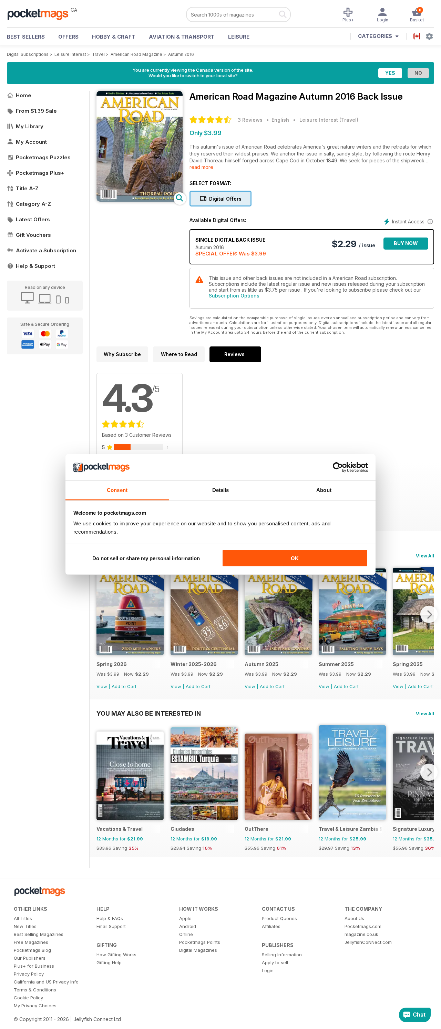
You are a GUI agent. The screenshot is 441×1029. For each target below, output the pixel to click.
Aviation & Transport (182, 36)
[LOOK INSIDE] (139, 200)
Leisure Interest (70, 54)
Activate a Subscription (46, 250)
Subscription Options (234, 296)
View (101, 686)
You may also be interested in (148, 713)
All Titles (23, 918)
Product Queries (279, 918)
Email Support (111, 926)
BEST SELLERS (26, 36)
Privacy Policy (29, 974)
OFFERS (68, 36)
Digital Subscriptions (28, 54)
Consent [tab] (117, 490)
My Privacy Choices (35, 1005)
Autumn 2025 (261, 664)
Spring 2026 (111, 664)
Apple (185, 918)
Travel (98, 54)
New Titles (25, 926)
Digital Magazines (198, 950)
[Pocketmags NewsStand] (41, 14)
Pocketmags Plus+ (40, 173)
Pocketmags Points (199, 942)
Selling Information (282, 954)
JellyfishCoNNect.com (368, 942)
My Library (29, 126)
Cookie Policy (28, 997)
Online (186, 934)
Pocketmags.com (363, 926)
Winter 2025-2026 (194, 664)
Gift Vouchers (33, 235)
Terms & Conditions (35, 989)
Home (23, 95)
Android (187, 926)
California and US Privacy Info (46, 982)
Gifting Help (109, 962)
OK (295, 558)
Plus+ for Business (34, 966)
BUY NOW (406, 243)
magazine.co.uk (361, 934)
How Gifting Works (116, 954)
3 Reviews (250, 120)
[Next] (429, 614)
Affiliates (271, 926)
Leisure (238, 36)
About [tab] (323, 490)
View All (425, 555)
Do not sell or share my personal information (146, 558)
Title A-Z (27, 188)
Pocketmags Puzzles (43, 157)
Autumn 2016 (181, 54)
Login (268, 970)
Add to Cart (124, 686)
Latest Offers (33, 219)
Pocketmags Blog (32, 950)
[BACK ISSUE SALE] (130, 653)
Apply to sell (275, 962)
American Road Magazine (136, 54)
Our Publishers (29, 958)
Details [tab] (220, 490)
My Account (31, 142)
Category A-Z (33, 204)
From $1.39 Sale (36, 111)
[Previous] (101, 614)
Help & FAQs (109, 918)
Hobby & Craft (113, 36)
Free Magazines (31, 942)
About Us (354, 918)
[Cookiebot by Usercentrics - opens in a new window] (338, 467)
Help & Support (35, 266)
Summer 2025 (336, 664)
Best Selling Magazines (38, 934)
